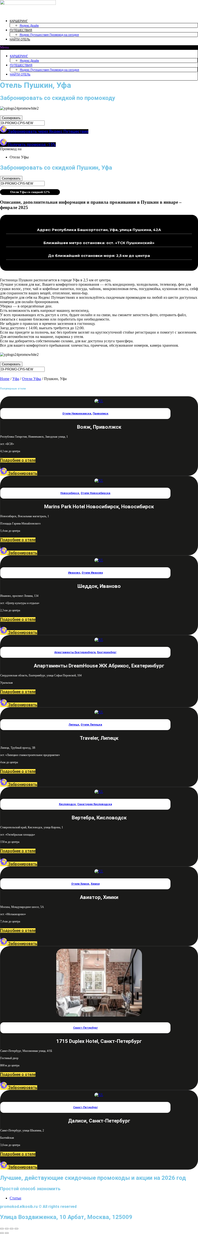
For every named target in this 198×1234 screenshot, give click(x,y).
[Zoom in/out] (16, 1228)
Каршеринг (19, 21)
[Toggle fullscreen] (12, 1228)
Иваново (74, 572)
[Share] (7, 1228)
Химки (95, 883)
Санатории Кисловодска (94, 804)
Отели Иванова (92, 572)
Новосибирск (69, 493)
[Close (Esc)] (2, 1228)
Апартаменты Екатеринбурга (75, 652)
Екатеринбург (106, 652)
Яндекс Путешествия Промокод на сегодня (49, 35)
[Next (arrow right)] (7, 1233)
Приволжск (100, 413)
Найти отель (20, 39)
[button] (99, 47)
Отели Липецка (91, 724)
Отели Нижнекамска (76, 413)
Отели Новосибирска (95, 493)
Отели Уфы (31, 379)
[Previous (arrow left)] (2, 1233)
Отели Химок (80, 883)
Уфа (15, 379)
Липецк (74, 724)
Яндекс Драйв (29, 25)
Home (4, 379)
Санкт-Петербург (85, 1027)
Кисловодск (67, 804)
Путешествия (21, 30)
